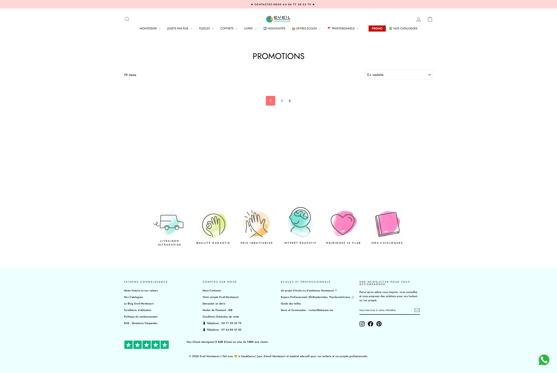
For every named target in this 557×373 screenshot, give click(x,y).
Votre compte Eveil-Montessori (221, 297)
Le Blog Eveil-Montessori (139, 303)
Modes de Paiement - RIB (218, 310)
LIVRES (248, 28)
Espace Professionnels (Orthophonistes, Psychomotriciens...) (317, 297)
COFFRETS (227, 28)
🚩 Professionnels (341, 28)
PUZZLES (205, 28)
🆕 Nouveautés (274, 28)
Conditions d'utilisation (137, 310)
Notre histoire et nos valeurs (141, 290)
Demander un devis (214, 303)
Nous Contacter (212, 290)
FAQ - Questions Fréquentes (140, 323)
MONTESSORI (149, 28)
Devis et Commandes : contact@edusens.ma (307, 310)
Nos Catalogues (133, 297)
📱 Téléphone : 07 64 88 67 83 (222, 329)
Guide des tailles (291, 303)
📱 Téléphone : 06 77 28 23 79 (222, 323)
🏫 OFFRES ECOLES (305, 28)
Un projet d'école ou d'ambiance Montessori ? (309, 290)
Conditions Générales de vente (221, 316)
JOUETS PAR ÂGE (178, 28)
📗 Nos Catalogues (403, 28)
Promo (377, 28)
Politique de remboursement (140, 316)
